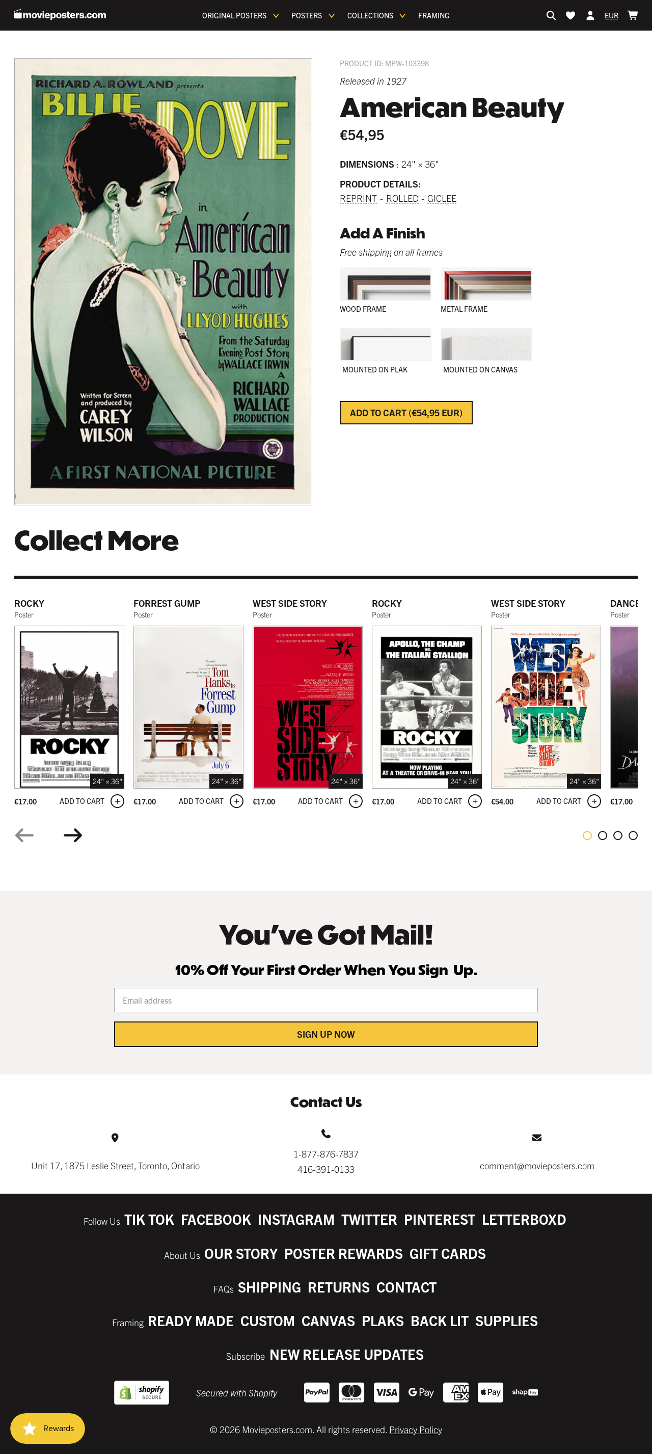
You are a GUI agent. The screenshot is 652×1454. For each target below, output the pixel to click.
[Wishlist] (570, 15)
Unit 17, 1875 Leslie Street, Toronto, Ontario (115, 1165)
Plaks (383, 1320)
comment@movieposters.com (537, 1165)
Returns (339, 1287)
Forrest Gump (166, 603)
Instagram (296, 1219)
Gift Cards (448, 1253)
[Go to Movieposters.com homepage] (60, 14)
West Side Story (290, 603)
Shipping (269, 1287)
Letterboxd (524, 1219)
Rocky (29, 603)
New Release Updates (346, 1354)
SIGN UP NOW (326, 1034)
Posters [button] (306, 15)
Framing (434, 15)
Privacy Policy (415, 1429)
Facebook (216, 1219)
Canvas (328, 1320)
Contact (406, 1287)
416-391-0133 (326, 1169)
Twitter (369, 1219)
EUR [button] (611, 15)
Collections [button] (370, 15)
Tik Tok (149, 1219)
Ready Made (191, 1320)
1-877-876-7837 (326, 1154)
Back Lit (440, 1320)
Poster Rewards (343, 1253)
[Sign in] (590, 15)
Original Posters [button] (234, 15)
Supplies (506, 1320)
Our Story (241, 1253)
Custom (267, 1320)
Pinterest (439, 1219)
